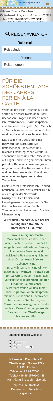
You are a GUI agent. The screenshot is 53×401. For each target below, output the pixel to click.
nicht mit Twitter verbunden (10, 344)
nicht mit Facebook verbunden (10, 341)
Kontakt (34, 385)
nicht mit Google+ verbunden (10, 347)
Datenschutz (19, 389)
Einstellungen (31, 346)
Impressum (20, 385)
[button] (4, 15)
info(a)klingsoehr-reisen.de (29, 379)
